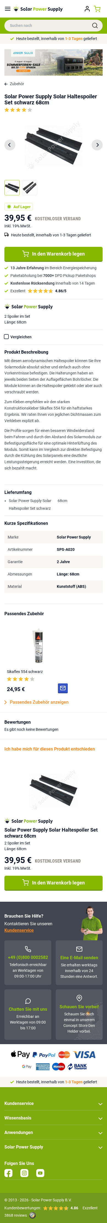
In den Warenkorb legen (58, 254)
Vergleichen (21, 337)
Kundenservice (19, 930)
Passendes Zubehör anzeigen (39, 702)
